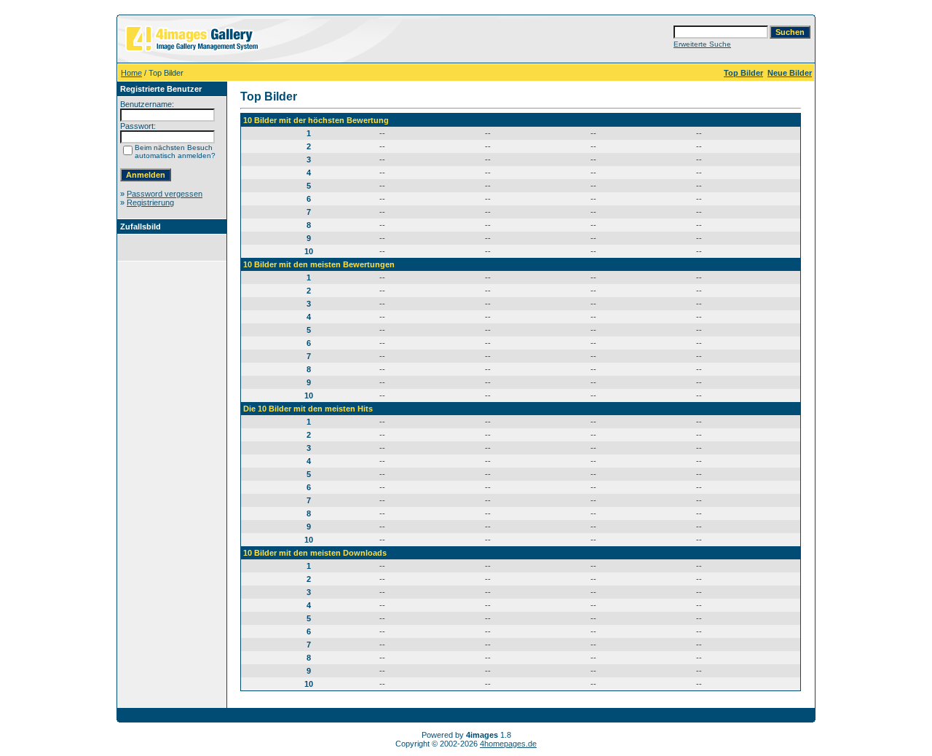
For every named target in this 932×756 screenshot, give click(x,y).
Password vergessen (164, 193)
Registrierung (150, 202)
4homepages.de (508, 743)
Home (131, 72)
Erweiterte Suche (702, 44)
